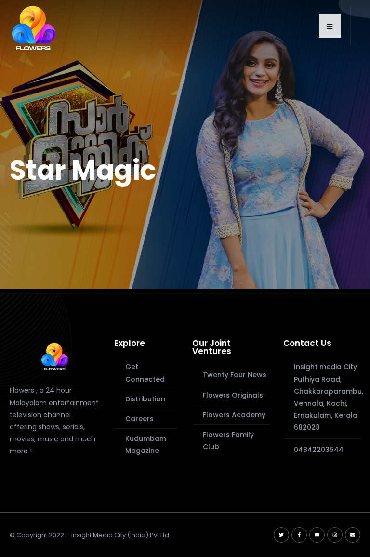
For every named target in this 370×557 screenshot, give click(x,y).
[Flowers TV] (54, 356)
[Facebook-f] (299, 535)
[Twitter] (281, 535)
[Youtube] (317, 535)
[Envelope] (352, 535)
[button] (330, 26)
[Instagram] (335, 535)
